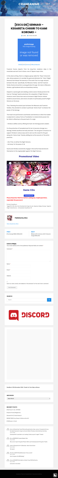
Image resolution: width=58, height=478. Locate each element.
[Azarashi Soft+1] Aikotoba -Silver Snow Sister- (25, 445)
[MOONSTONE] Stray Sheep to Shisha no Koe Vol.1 (18, 418)
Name (9, 264)
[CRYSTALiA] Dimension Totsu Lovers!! (23, 452)
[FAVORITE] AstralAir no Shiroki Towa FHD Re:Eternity (26, 460)
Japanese (36, 206)
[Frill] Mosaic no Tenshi (12, 421)
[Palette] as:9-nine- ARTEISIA (13, 409)
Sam (11, 429)
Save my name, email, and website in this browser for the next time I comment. (28, 283)
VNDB (20, 64)
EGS (24, 64)
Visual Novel (14, 204)
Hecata (11, 452)
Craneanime (29, 4)
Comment (10, 249)
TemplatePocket (28, 474)
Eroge (28, 206)
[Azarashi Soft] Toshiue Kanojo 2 (14, 415)
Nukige (40, 206)
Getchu (28, 64)
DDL (13, 206)
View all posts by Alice (12, 224)
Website (9, 275)
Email (8, 270)
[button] (55, 475)
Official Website (35, 64)
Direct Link (17, 206)
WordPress (39, 474)
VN (31, 208)
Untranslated (21, 208)
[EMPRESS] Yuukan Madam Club (20, 438)
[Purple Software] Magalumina (14, 412)
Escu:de (31, 206)
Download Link (23, 206)
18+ (11, 206)
